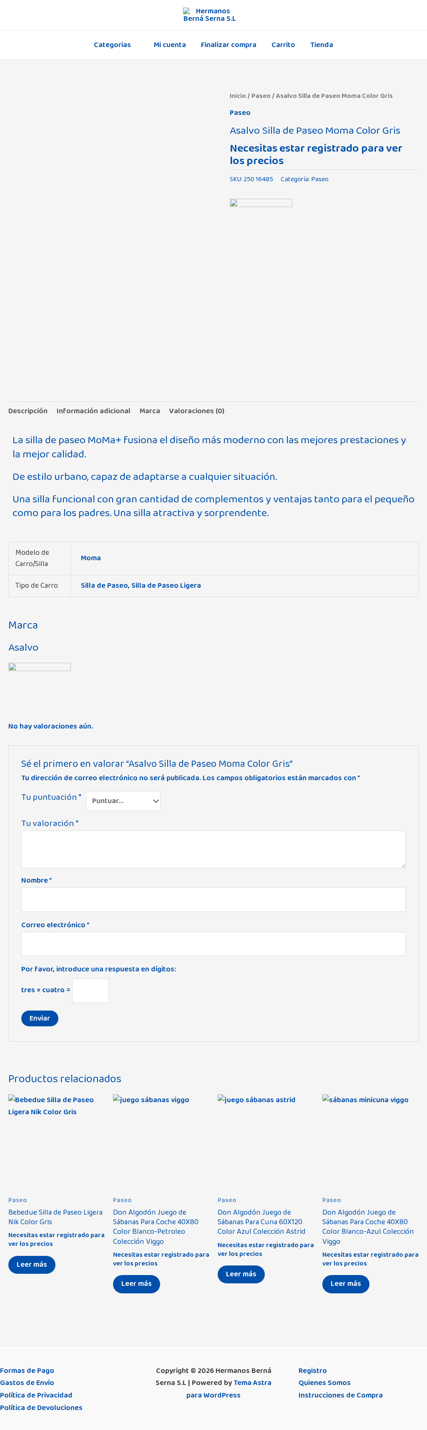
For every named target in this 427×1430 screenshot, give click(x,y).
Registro (313, 1371)
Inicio (238, 95)
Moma (91, 558)
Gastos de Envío (27, 1383)
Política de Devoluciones (41, 1408)
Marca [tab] (150, 411)
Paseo (261, 95)
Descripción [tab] (28, 411)
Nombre (36, 880)
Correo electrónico (55, 925)
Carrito (283, 45)
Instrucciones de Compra (341, 1395)
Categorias (112, 45)
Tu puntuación (51, 797)
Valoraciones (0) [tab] (196, 411)
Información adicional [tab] (94, 411)
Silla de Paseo (104, 585)
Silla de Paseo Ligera (166, 585)
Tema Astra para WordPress (228, 1389)
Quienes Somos (325, 1383)
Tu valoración (49, 823)
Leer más (32, 1264)
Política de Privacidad (36, 1395)
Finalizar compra (228, 45)
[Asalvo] (261, 223)
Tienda (321, 45)
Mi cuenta (170, 45)
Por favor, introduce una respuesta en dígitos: (98, 969)
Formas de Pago (27, 1371)
